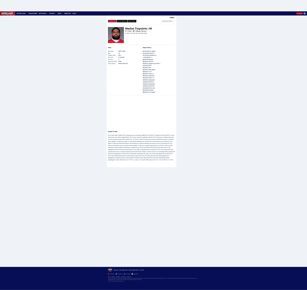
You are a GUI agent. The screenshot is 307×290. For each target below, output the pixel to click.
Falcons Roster (132, 21)
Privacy (113, 276)
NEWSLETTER (67, 13)
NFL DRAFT (52, 13)
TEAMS (171, 17)
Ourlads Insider (112, 21)
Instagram (135, 274)
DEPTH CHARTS (42, 13)
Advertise (124, 276)
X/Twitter (128, 274)
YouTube (112, 274)
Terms (109, 276)
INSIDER (33, 13)
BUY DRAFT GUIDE (21, 13)
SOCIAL (74, 13)
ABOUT (59, 13)
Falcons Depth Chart (122, 21)
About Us (129, 276)
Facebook (119, 274)
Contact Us (118, 276)
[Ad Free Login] (304, 13)
